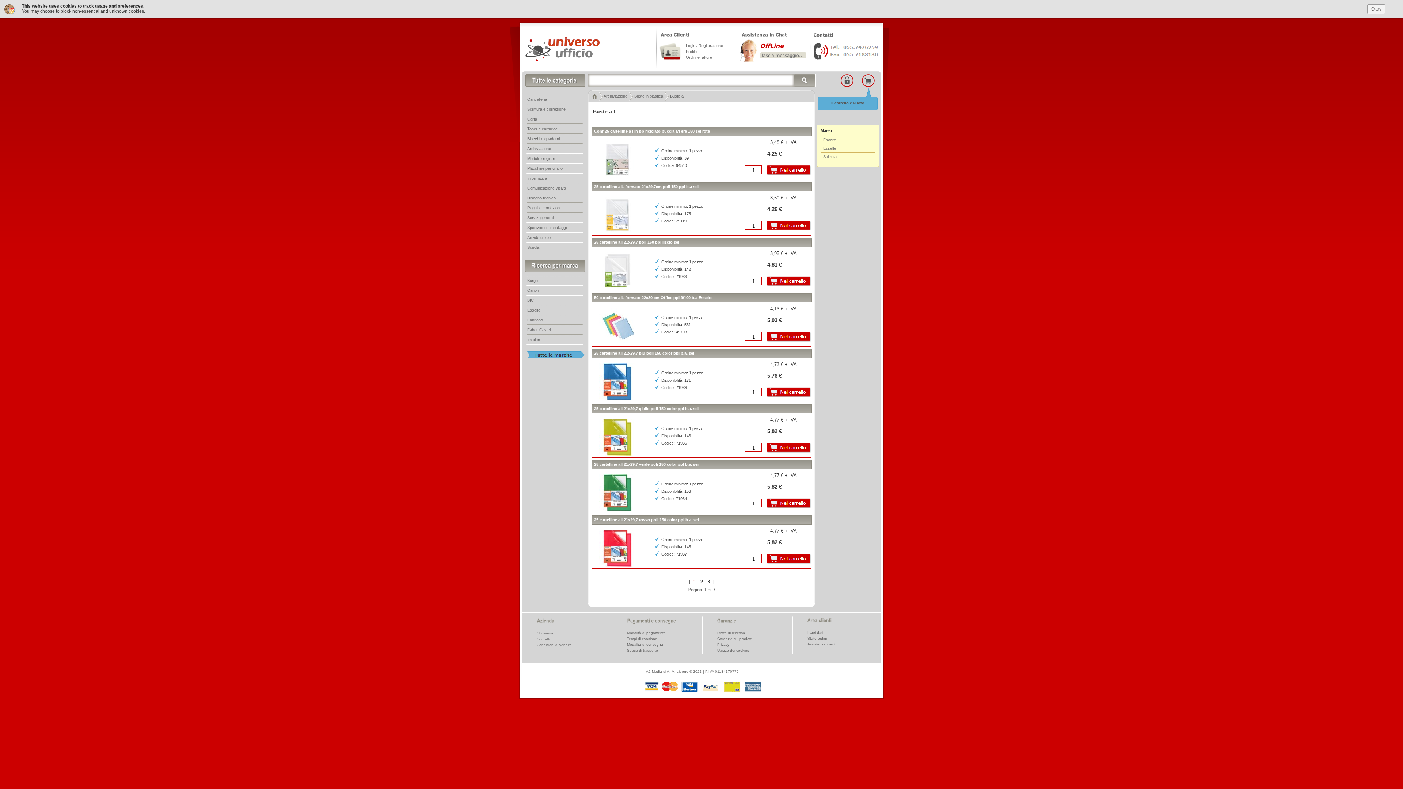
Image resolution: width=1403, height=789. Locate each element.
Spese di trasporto (642, 650)
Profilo (691, 51)
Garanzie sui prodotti (734, 639)
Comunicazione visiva (546, 188)
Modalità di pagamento (646, 633)
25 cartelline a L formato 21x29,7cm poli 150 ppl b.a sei (646, 186)
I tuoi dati (815, 632)
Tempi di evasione (642, 639)
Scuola (533, 247)
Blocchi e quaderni (543, 139)
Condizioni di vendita (554, 645)
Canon (533, 290)
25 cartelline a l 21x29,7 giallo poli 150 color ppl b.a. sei (646, 409)
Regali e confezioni (543, 208)
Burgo (532, 280)
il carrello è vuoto (847, 103)
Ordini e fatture (699, 57)
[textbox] (702, 80)
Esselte (533, 310)
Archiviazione (539, 148)
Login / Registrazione (704, 45)
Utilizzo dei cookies (733, 650)
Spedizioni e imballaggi (547, 227)
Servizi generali (540, 218)
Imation (533, 340)
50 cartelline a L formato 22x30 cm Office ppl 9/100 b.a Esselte (653, 298)
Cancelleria (537, 99)
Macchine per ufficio (545, 168)
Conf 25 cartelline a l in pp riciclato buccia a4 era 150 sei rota (652, 131)
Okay (1376, 9)
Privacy (723, 645)
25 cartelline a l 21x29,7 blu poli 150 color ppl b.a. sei (644, 353)
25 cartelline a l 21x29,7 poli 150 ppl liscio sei (636, 242)
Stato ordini (817, 638)
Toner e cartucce (542, 129)
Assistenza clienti (821, 644)
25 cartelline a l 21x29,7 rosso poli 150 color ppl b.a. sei (646, 520)
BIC (530, 300)
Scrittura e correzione (546, 109)
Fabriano (535, 320)
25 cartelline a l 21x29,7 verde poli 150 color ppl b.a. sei (646, 464)
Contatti (543, 639)
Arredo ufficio (539, 237)
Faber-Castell (539, 330)
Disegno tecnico (541, 198)
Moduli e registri (541, 158)
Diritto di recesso (731, 633)
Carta (532, 119)
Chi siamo (545, 633)
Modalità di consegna (645, 645)
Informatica (537, 178)
